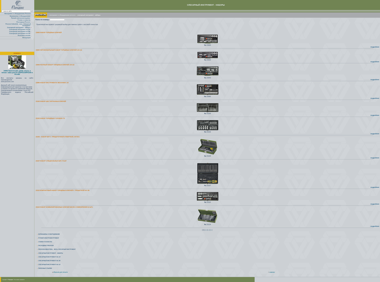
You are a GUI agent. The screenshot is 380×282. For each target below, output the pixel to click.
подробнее (374, 47)
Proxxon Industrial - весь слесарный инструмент (18, 24)
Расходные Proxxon (23, 22)
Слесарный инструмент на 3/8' (19, 31)
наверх (272, 272)
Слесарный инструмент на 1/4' (19, 29)
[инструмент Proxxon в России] (40, 17)
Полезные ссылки (24, 35)
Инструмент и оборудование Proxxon (17, 13)
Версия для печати (61, 272)
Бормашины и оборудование (20, 16)
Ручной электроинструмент (20, 18)
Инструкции (26, 37)
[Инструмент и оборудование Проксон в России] (17, 9)
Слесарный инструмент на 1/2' (19, 33)
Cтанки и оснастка (24, 20)
